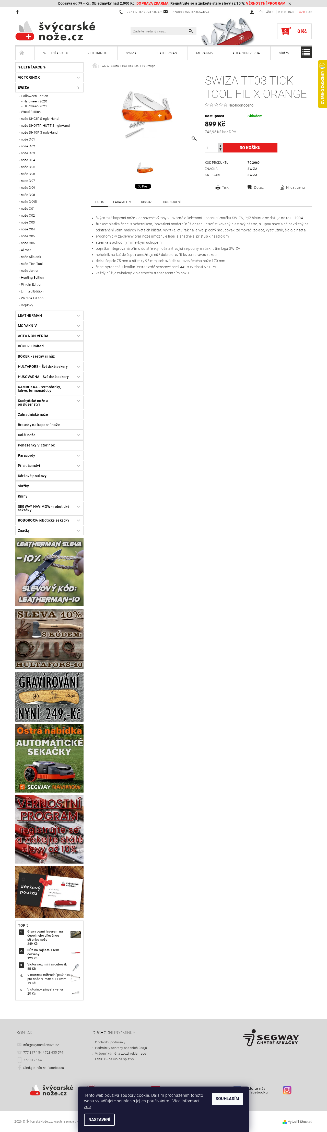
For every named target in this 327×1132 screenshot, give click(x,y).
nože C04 (28, 229)
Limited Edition (32, 291)
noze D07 (28, 181)
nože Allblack (31, 257)
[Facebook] (18, 12)
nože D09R (29, 202)
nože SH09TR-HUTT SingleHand (45, 125)
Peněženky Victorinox (36, 445)
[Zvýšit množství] (220, 145)
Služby (284, 53)
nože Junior (30, 271)
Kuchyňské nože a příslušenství (33, 402)
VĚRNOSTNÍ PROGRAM (265, 3)
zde (87, 1106)
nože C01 (28, 208)
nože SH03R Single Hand (40, 119)
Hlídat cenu (295, 187)
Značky (24, 530)
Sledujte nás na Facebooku (43, 1068)
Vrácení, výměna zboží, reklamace (120, 1053)
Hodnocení (172, 202)
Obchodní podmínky (110, 1042)
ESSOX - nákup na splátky (114, 1059)
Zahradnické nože (33, 414)
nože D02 (28, 146)
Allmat (26, 250)
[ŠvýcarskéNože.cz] (62, 31)
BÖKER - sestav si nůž (36, 356)
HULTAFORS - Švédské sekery (43, 366)
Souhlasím (227, 1098)
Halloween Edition (34, 96)
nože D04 (28, 160)
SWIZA (131, 53)
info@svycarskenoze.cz (41, 1045)
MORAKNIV (204, 53)
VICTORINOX (97, 53)
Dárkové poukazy (32, 476)
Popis (99, 202)
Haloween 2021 (35, 106)
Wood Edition (31, 112)
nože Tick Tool (32, 264)
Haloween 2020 (35, 101)
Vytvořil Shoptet (300, 1122)
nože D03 (28, 153)
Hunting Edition (32, 277)
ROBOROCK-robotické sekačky (43, 520)
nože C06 (28, 243)
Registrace (286, 12)
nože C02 (28, 215)
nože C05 (28, 236)
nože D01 (28, 139)
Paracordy (26, 455)
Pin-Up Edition (31, 284)
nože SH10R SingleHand (39, 132)
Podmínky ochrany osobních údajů (121, 1048)
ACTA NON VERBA (246, 53)
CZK (302, 12)
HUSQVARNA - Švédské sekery (43, 377)
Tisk (225, 187)
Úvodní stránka (25, 53)
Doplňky (27, 305)
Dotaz (259, 187)
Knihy (23, 496)
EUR (309, 12)
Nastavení (99, 1119)
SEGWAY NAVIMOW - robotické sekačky (43, 508)
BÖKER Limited (31, 346)
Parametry (122, 202)
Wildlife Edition (32, 298)
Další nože (27, 435)
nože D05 (28, 167)
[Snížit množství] (220, 150)
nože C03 (28, 222)
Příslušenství (29, 466)
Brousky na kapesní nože (39, 425)
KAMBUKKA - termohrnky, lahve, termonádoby (39, 389)
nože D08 (28, 195)
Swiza (252, 169)
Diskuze (147, 202)
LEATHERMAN (166, 53)
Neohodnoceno (241, 105)
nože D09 (28, 188)
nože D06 (28, 174)
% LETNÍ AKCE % (55, 53)
